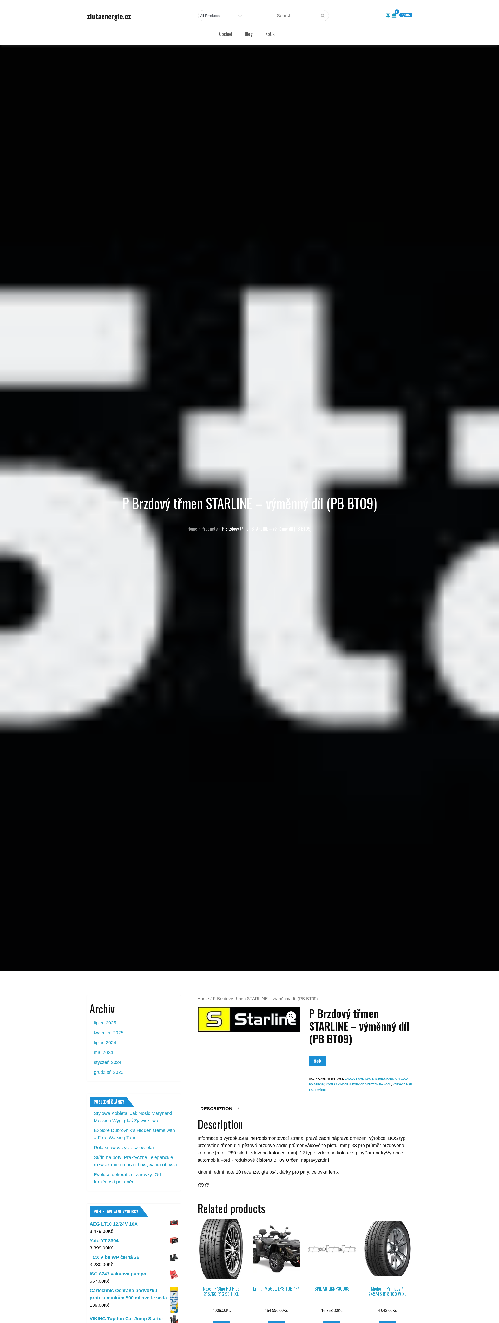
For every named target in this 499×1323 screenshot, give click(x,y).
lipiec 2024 (105, 1042)
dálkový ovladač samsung (365, 1078)
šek (317, 1061)
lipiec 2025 (105, 1022)
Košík (270, 33)
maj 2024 (103, 1052)
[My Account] (388, 15)
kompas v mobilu (338, 1084)
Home (203, 998)
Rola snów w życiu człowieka (124, 1147)
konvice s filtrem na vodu (371, 1084)
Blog (249, 33)
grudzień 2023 (108, 1072)
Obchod (225, 33)
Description (216, 1108)
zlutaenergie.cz (109, 16)
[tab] (219, 1108)
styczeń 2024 (107, 1062)
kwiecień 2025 (108, 1032)
